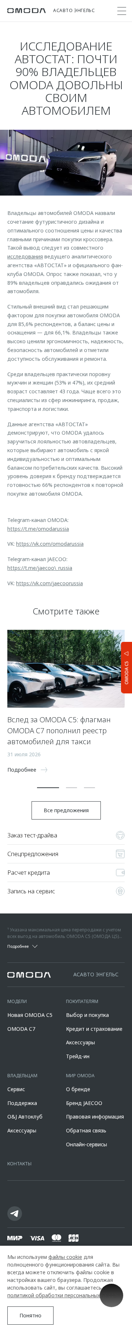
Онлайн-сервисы (86, 1144)
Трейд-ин (77, 1056)
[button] (48, 787)
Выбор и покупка (87, 1014)
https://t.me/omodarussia (38, 528)
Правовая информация (95, 1116)
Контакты (19, 1164)
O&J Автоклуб (25, 1116)
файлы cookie (65, 1256)
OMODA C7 (21, 1028)
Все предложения (66, 810)
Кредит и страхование (94, 1028)
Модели (17, 1001)
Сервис (16, 1089)
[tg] (14, 1213)
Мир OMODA (80, 1075)
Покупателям (82, 1001)
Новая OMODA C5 (29, 1014)
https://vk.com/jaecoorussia (49, 583)
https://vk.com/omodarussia (50, 543)
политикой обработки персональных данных (63, 1295)
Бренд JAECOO (84, 1103)
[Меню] (121, 11)
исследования (25, 256)
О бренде (78, 1089)
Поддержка (22, 1103)
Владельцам (22, 1075)
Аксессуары (80, 1042)
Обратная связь (86, 1130)
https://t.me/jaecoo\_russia (39, 567)
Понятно (30, 1315)
